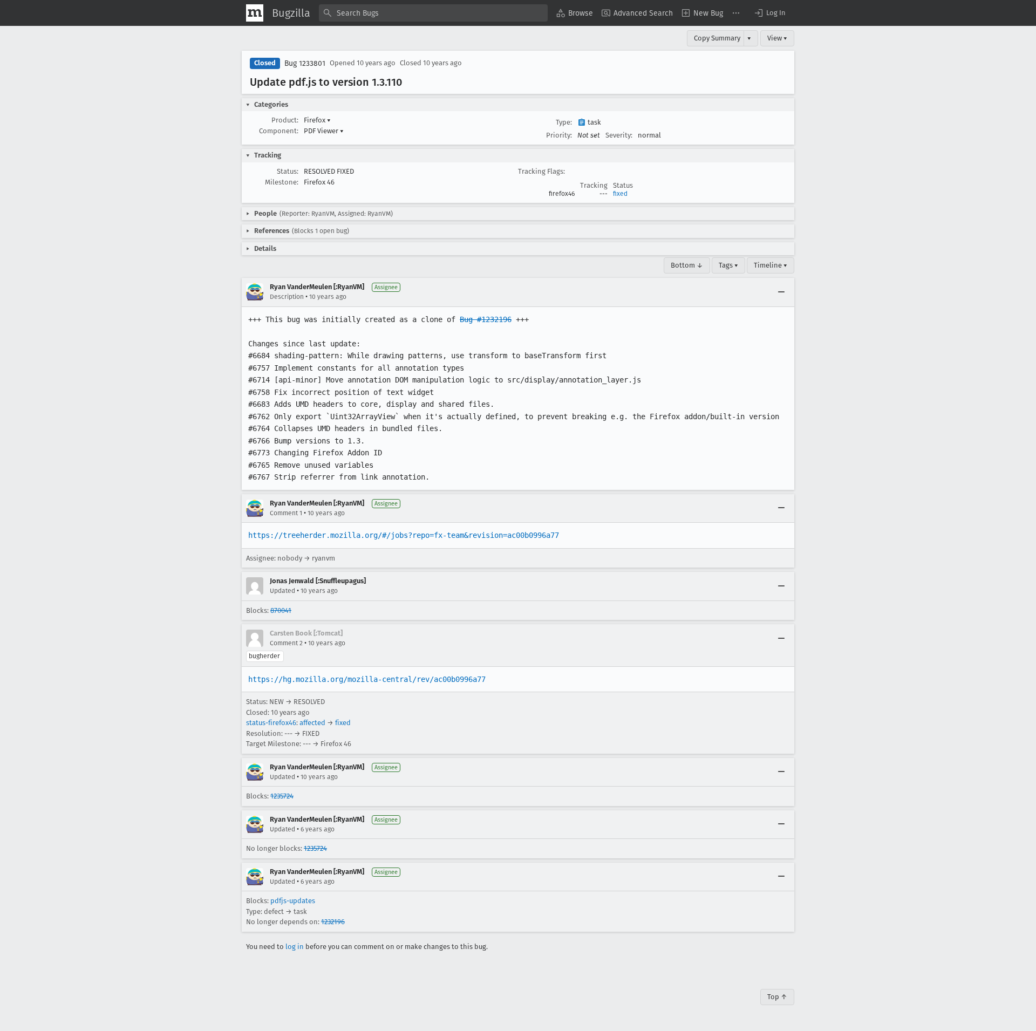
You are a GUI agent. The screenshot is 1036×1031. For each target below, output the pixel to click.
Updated (282, 591)
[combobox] (433, 13)
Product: (284, 120)
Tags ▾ (728, 265)
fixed (620, 193)
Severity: (618, 135)
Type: (564, 122)
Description (287, 297)
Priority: (559, 135)
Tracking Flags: (541, 171)
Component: (278, 131)
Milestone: (281, 182)
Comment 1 (286, 513)
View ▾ (777, 38)
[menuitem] (574, 13)
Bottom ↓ (687, 265)
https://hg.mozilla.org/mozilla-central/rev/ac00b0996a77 (367, 679)
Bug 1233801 (304, 63)
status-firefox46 (271, 723)
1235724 (282, 796)
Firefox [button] (317, 120)
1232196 (333, 922)
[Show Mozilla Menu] (254, 13)
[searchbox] (433, 13)
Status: (287, 171)
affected (312, 723)
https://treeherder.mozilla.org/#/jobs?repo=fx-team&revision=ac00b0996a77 (403, 535)
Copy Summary (717, 38)
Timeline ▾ (770, 265)
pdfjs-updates (292, 901)
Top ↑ (777, 997)
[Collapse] (781, 292)
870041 (280, 610)
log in (294, 947)
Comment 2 (286, 643)
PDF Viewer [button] (324, 131)
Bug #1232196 (486, 319)
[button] (769, 13)
